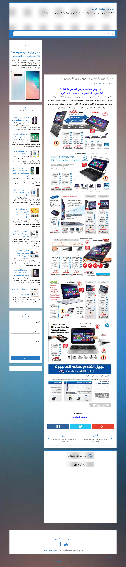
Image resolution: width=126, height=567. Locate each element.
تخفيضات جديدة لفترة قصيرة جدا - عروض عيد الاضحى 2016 (20, 291)
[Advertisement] (74, 20)
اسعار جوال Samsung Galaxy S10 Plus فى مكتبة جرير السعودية (25, 53)
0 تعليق (96, 83)
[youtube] (65, 544)
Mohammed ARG (60, 562)
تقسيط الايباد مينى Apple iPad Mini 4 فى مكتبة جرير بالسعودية (21, 272)
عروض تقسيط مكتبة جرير (63, 539)
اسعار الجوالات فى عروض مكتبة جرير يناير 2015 (20, 192)
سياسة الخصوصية (110, 558)
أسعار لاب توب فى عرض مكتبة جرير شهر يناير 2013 (21, 233)
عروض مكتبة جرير (103, 8)
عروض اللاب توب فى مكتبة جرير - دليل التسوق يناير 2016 (20, 253)
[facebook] (60, 544)
